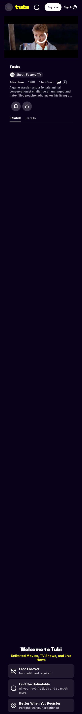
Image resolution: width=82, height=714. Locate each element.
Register (53, 7)
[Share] (27, 106)
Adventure (17, 82)
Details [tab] (30, 118)
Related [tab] (15, 118)
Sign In (68, 7)
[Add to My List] (16, 106)
